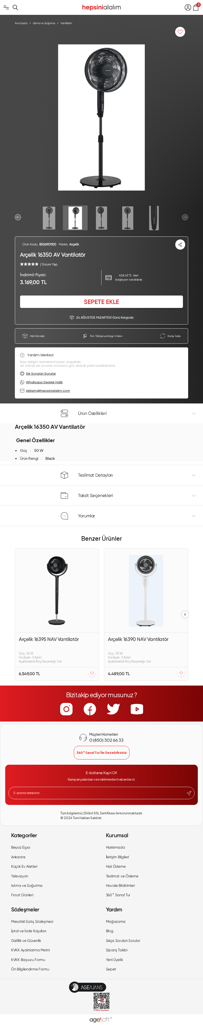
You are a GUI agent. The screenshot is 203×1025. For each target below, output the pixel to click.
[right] (185, 614)
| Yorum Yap (49, 264)
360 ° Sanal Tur (118, 895)
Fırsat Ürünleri (22, 895)
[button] (18, 217)
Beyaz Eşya (20, 847)
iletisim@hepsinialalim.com (48, 390)
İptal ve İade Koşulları (28, 931)
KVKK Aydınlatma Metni (30, 950)
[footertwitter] (113, 709)
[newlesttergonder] (189, 793)
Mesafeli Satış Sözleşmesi (32, 921)
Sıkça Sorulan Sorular (123, 940)
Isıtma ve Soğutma (27, 885)
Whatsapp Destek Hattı (44, 382)
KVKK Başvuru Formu (28, 960)
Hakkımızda (115, 847)
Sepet (111, 969)
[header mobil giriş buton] (188, 7)
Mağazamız (116, 921)
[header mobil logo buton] (101, 7)
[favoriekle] (92, 673)
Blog (109, 931)
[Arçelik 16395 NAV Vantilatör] (57, 590)
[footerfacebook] (90, 709)
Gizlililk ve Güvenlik (26, 940)
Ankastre (18, 857)
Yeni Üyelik (114, 960)
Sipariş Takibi (116, 950)
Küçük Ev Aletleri (24, 866)
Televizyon (19, 876)
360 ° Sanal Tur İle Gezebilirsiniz (101, 753)
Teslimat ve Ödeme (122, 876)
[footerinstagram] (66, 709)
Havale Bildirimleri (120, 885)
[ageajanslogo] (87, 987)
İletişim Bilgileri (117, 857)
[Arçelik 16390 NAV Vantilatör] (146, 590)
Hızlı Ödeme (116, 866)
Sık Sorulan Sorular (41, 373)
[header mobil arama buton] (15, 7)
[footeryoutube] (137, 709)
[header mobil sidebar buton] (6, 7)
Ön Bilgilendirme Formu (30, 969)
